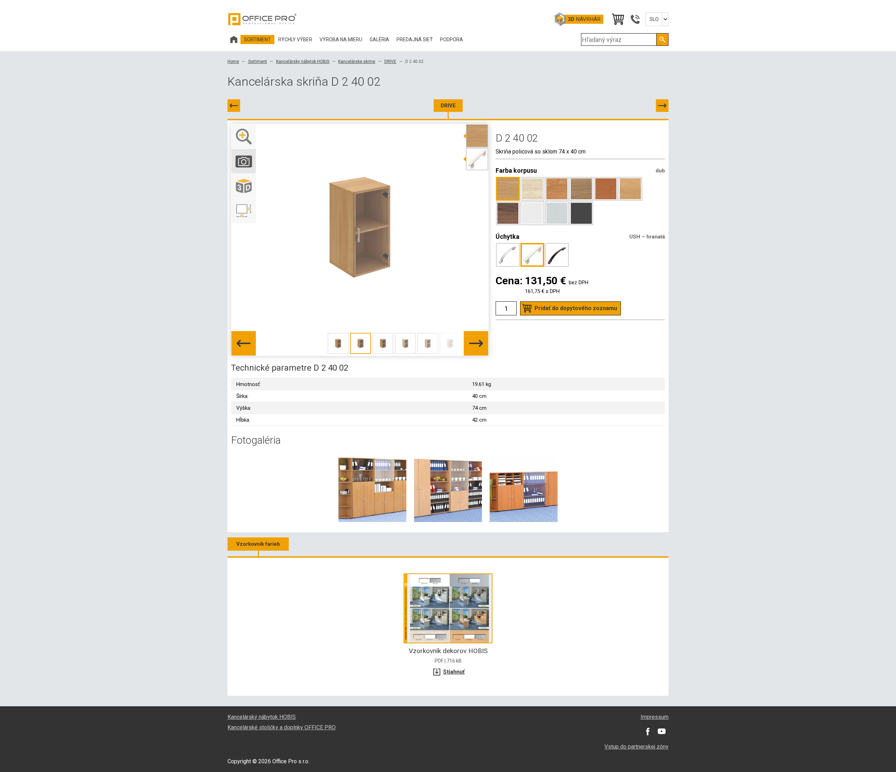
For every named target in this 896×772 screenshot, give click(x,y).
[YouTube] (661, 731)
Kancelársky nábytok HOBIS (302, 61)
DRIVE (390, 61)
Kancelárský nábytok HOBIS (261, 717)
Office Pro (262, 19)
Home (233, 61)
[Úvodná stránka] (233, 39)
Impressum (654, 717)
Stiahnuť (454, 672)
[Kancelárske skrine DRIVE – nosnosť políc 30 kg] (372, 488)
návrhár (584, 19)
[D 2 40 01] (233, 105)
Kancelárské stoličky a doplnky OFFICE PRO (281, 727)
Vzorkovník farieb (258, 544)
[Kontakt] (635, 19)
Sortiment (257, 61)
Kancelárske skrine (356, 61)
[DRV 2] (662, 105)
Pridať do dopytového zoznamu (575, 308)
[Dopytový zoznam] (617, 19)
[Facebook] (647, 731)
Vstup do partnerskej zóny (636, 746)
